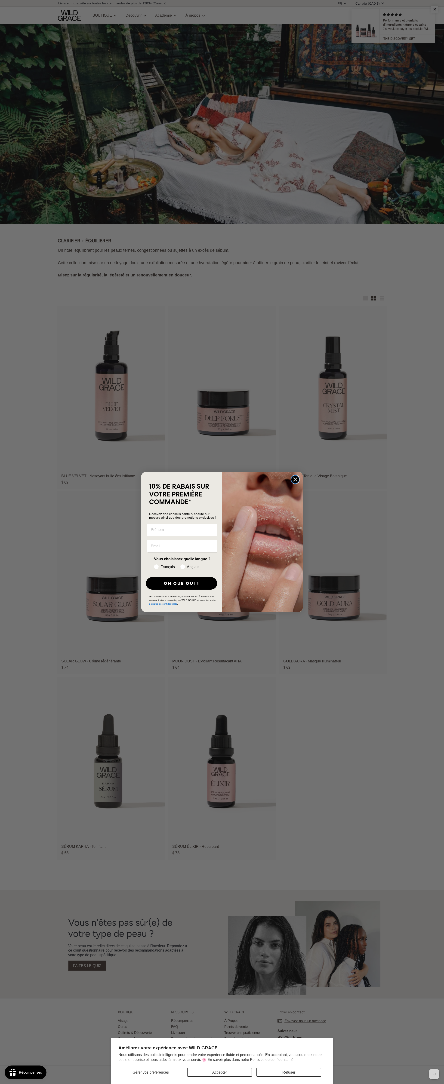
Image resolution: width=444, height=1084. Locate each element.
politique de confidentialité (163, 604)
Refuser (288, 1072)
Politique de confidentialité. (272, 1060)
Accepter (219, 1072)
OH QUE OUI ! (181, 583)
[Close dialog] (295, 479)
